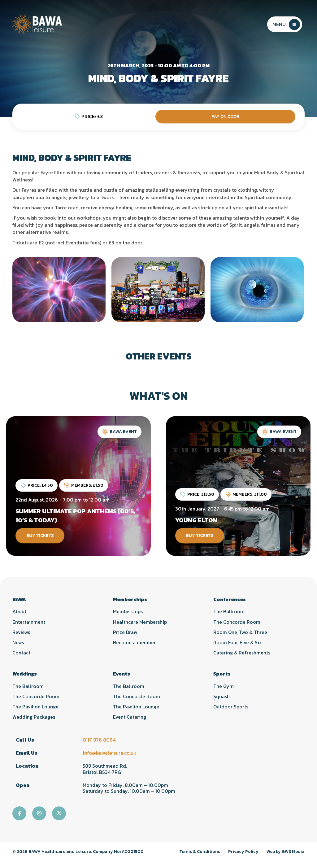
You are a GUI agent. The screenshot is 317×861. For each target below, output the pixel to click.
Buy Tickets (40, 535)
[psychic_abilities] (59, 289)
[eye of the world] (257, 289)
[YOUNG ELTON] (238, 486)
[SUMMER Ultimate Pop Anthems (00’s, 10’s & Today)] (78, 486)
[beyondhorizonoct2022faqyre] (158, 289)
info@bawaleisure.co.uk (109, 752)
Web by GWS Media (286, 851)
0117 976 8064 (99, 739)
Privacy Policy (243, 851)
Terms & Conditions (199, 851)
